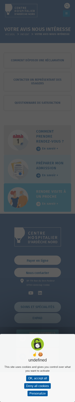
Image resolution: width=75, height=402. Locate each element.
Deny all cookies (37, 386)
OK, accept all (37, 378)
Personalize (37, 393)
